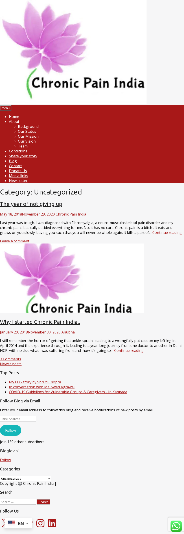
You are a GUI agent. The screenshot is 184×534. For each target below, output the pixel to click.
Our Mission (28, 136)
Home (14, 116)
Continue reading (167, 232)
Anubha (68, 332)
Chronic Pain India (71, 214)
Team (23, 146)
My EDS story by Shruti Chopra (35, 382)
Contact (15, 165)
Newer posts (11, 363)
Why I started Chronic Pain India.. (40, 322)
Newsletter (18, 180)
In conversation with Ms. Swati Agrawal (41, 386)
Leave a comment (14, 241)
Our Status (27, 131)
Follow (10, 430)
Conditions (18, 151)
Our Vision (27, 141)
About (14, 121)
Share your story (23, 156)
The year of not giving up (31, 204)
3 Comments (10, 359)
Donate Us (18, 170)
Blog (13, 160)
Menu (6, 108)
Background (28, 126)
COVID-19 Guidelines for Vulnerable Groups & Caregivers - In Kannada (68, 391)
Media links (18, 175)
